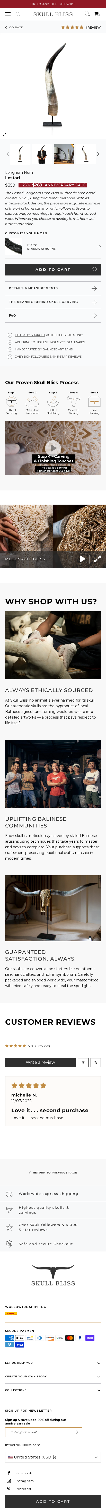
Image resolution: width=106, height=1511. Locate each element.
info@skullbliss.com (22, 1445)
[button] (72, 27)
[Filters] (83, 1062)
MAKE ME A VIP (75, 1432)
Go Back (16, 27)
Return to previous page (55, 1172)
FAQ (12, 315)
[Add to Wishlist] (94, 269)
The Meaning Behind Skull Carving (43, 302)
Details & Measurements (33, 288)
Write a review (40, 1062)
